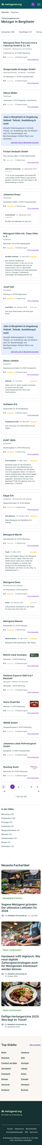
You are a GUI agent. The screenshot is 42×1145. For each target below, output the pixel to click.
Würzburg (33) (7, 814)
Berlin (3, 1052)
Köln (23, 1058)
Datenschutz (19, 1129)
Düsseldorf (6, 1068)
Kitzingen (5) (6, 822)
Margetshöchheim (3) (10, 830)
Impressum (34, 1132)
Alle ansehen (35, 1045)
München (5, 1058)
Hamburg (25, 1052)
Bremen (4, 1079)
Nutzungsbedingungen (14, 1132)
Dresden (24, 1079)
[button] (33, 4)
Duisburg (5, 1090)
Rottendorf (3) (7, 846)
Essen (23, 1074)
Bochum (24, 1090)
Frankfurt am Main (9, 1063)
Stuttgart (25, 1063)
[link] (21, 51)
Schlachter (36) (7, 32)
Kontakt (10, 1129)
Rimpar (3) (5, 842)
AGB (26, 1132)
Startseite (5, 12)
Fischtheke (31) (25, 32)
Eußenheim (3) (7, 826)
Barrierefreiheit (31, 1129)
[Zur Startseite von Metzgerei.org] (11, 4)
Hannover (5, 1084)
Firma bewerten (33, 59)
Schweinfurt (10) (8, 818)
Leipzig (24, 1068)
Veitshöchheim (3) (9, 838)
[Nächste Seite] (38, 791)
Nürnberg (25, 1084)
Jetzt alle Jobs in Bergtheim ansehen (25, 142)
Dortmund (5, 1074)
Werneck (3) (6, 834)
